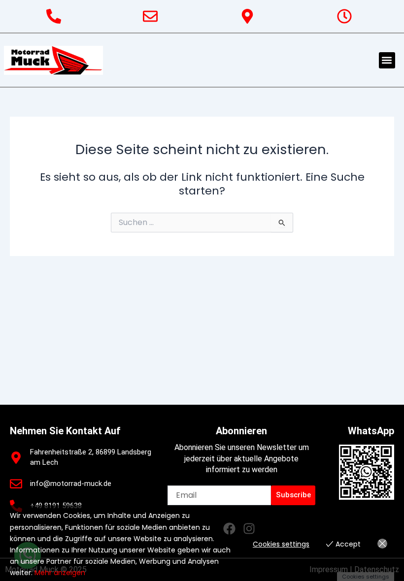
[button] (387, 60)
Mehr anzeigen (59, 573)
